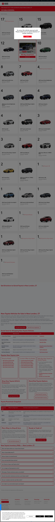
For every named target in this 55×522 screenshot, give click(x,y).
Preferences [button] (7, 519)
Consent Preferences (0, 507)
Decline (40, 516)
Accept (49, 516)
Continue (27, 36)
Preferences (31, 516)
